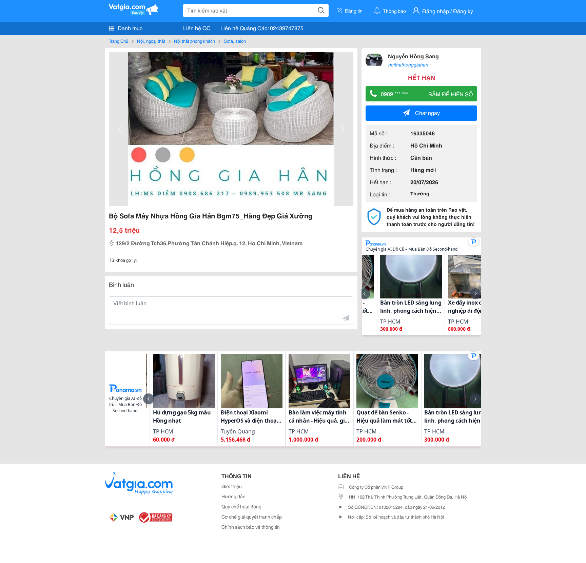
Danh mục (129, 28)
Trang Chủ (118, 41)
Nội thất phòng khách (194, 41)
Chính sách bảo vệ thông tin (250, 526)
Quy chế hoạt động (241, 506)
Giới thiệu (231, 486)
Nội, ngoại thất (151, 41)
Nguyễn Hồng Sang (413, 56)
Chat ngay (427, 112)
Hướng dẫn (233, 496)
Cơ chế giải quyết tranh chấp (251, 516)
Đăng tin (354, 10)
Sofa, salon (235, 41)
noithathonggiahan (408, 64)
